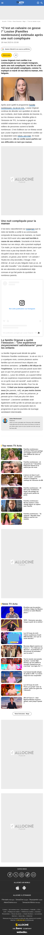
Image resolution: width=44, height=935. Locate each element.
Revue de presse (16, 914)
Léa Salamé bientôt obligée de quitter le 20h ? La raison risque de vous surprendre (33, 673)
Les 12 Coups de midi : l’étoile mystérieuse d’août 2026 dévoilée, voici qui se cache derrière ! (32, 635)
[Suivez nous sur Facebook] (10, 874)
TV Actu (9, 21)
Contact (4, 909)
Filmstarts (5, 899)
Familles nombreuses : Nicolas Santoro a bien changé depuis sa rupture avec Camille (32, 503)
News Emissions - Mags (19, 21)
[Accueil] (20, 3)
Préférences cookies (27, 912)
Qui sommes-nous (14, 909)
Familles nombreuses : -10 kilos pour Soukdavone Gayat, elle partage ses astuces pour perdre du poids (32, 491)
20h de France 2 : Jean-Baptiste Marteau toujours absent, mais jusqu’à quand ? (33, 700)
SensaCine (19, 899)
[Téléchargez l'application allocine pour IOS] (19, 888)
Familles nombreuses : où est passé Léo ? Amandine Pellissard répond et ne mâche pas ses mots (32, 464)
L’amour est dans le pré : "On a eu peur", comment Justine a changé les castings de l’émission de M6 (33, 477)
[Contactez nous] (34, 874)
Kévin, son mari (24, 136)
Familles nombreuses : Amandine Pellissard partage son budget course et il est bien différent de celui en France (33, 452)
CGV (4, 912)
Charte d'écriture (28, 914)
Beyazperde (33, 899)
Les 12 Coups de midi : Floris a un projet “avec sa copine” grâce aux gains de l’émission (33, 687)
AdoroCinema (8, 902)
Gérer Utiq (22, 916)
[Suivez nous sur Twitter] (16, 874)
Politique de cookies (14, 912)
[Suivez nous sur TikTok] (28, 874)
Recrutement (25, 909)
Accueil (4, 21)
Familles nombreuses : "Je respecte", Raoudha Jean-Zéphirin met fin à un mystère (32, 516)
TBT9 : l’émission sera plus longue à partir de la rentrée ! (33, 621)
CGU (38, 909)
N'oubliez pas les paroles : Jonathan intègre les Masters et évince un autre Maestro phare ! (33, 609)
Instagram (30, 229)
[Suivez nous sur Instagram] (22, 874)
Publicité (32, 909)
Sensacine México (28, 902)
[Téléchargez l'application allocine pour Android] (25, 888)
